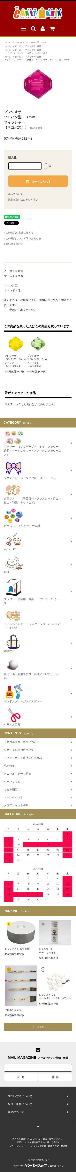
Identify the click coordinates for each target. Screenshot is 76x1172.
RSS (57, 1146)
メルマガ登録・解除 (42, 1146)
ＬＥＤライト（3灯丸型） (18, 949)
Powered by (18, 1166)
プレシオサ (20, 42)
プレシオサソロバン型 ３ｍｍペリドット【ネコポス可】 (37, 361)
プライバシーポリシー (20, 1146)
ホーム (8, 42)
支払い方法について (30, 1138)
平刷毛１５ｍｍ (13, 1010)
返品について (15, 194)
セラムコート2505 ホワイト (47, 951)
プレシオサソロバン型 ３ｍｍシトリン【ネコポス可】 (15, 361)
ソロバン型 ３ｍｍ (38, 42)
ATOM (64, 1146)
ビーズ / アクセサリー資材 (28, 46)
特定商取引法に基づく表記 (23, 199)
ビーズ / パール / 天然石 (20, 53)
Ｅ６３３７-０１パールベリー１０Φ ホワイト (55, 996)
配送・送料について (52, 1138)
